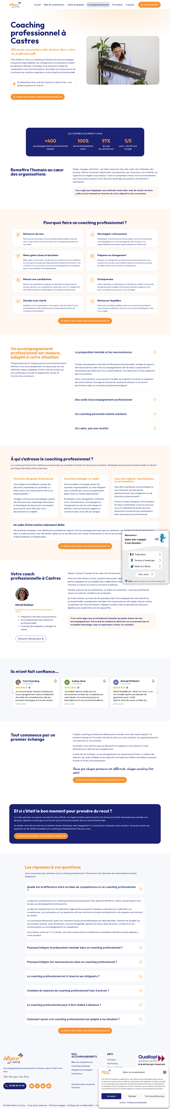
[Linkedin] (48, 1085)
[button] (164, 1072)
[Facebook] (31, 1085)
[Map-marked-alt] (43, 1085)
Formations (117, 4)
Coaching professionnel (98, 4)
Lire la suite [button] (21, 704)
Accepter (111, 1096)
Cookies (123, 1102)
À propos (130, 4)
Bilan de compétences (54, 4)
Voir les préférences (155, 1096)
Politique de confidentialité (137, 1102)
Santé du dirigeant (75, 4)
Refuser (132, 1096)
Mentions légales (57, 1105)
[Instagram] (37, 1085)
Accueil (37, 4)
